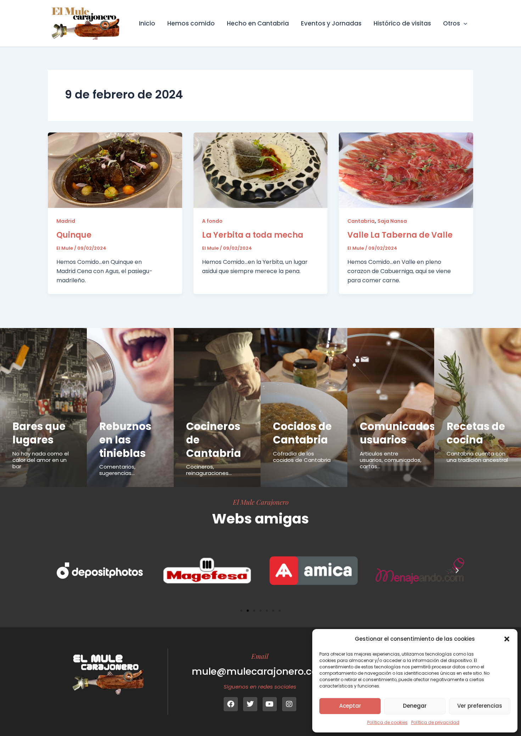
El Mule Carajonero (260, 501)
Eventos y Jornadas (331, 23)
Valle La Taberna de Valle (400, 235)
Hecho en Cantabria (258, 23)
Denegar (415, 705)
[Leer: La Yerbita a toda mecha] (261, 170)
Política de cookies (387, 722)
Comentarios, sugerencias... (117, 470)
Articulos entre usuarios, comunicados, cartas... (390, 460)
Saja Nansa (392, 221)
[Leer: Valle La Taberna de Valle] (406, 170)
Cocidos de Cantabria (302, 433)
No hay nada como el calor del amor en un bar (40, 460)
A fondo (212, 221)
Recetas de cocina (476, 433)
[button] (506, 638)
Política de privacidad (435, 722)
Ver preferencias (479, 705)
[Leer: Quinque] (115, 170)
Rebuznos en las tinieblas (125, 439)
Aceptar (350, 705)
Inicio (147, 23)
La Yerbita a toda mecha (252, 235)
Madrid (65, 221)
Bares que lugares (39, 433)
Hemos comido (191, 23)
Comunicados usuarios (397, 433)
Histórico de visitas (402, 23)
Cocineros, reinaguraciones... (209, 470)
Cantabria (361, 221)
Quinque (73, 235)
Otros (451, 23)
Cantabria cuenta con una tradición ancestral (477, 457)
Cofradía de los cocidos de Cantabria (302, 457)
